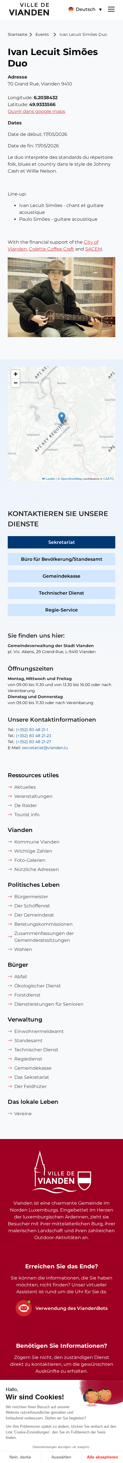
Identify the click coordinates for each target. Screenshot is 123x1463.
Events (42, 34)
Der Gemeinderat (34, 915)
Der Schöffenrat (32, 906)
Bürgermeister (31, 896)
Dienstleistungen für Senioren (49, 1004)
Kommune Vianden (36, 842)
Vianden (20, 830)
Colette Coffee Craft (51, 249)
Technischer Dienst (61, 593)
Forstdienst (27, 995)
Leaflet (50, 478)
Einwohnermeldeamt (39, 1031)
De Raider (25, 805)
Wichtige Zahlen (33, 851)
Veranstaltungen (33, 796)
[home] (25, 10)
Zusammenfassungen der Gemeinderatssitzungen (44, 937)
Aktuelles (25, 787)
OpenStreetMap (71, 478)
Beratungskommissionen (43, 924)
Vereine (23, 1113)
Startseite (17, 34)
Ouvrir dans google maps (36, 111)
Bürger (18, 964)
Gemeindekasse (61, 576)
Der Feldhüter (30, 1086)
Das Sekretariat (31, 1077)
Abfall (20, 976)
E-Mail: (38, 747)
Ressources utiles (33, 775)
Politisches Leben (34, 884)
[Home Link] (61, 1173)
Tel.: (28, 729)
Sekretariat (61, 542)
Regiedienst (28, 1059)
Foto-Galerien (29, 860)
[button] (85, 9)
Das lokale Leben (33, 1101)
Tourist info (26, 814)
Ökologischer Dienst (37, 986)
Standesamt (28, 1040)
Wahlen (23, 949)
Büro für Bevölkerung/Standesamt (61, 559)
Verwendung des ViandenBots (71, 1308)
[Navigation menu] (111, 8)
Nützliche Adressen (36, 869)
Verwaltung (25, 1019)
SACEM (93, 249)
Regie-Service (61, 610)
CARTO (108, 478)
